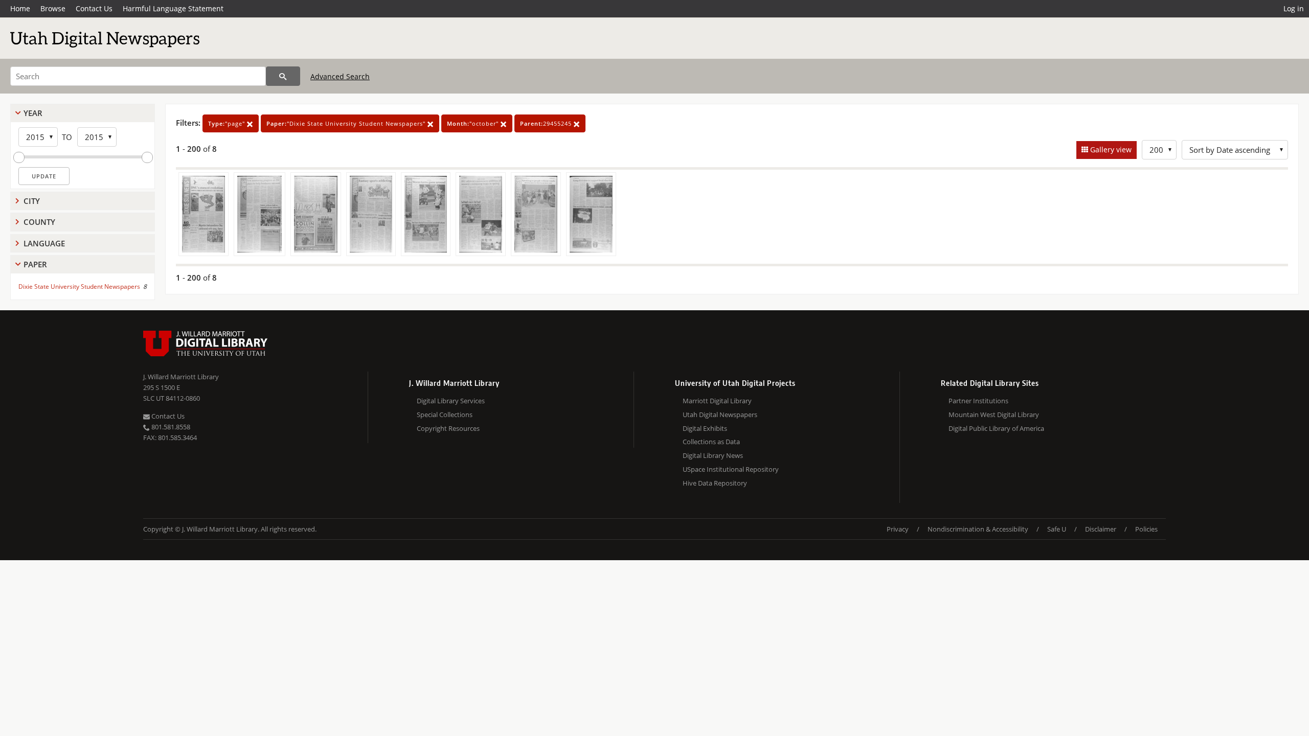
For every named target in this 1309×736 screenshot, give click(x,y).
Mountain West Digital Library (994, 414)
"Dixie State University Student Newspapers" (346, 123)
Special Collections (444, 414)
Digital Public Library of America (996, 428)
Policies (1146, 529)
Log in (1293, 8)
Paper (35, 264)
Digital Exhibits (705, 428)
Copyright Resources (448, 428)
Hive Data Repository (715, 483)
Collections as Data (711, 441)
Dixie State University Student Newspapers (79, 286)
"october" (474, 123)
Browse (52, 8)
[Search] (283, 76)
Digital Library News (713, 455)
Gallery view (1110, 149)
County (39, 222)
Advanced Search (340, 76)
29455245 (547, 123)
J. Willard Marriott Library (181, 376)
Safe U (1056, 529)
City (32, 201)
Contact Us (94, 8)
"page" (227, 123)
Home (20, 8)
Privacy (898, 529)
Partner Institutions (978, 400)
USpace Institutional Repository (731, 469)
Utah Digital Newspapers (720, 414)
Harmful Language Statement (173, 8)
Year (33, 113)
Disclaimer (1100, 529)
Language (44, 243)
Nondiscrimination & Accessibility (978, 529)
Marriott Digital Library (717, 400)
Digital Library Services (451, 400)
